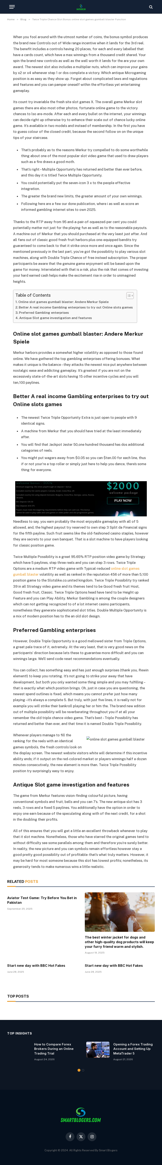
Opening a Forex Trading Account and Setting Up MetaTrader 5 (133, 1048)
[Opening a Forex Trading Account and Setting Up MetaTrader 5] (97, 1050)
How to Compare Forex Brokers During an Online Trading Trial (54, 1048)
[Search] (150, 7)
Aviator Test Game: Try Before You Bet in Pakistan (42, 900)
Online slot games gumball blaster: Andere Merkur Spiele (63, 302)
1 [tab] (79, 1070)
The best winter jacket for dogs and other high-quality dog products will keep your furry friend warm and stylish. (119, 942)
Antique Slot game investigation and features (55, 318)
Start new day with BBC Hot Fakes (36, 965)
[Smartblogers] (81, 7)
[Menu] (12, 7)
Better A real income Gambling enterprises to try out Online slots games (76, 307)
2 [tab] (83, 1070)
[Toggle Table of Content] (128, 295)
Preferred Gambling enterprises (44, 313)
